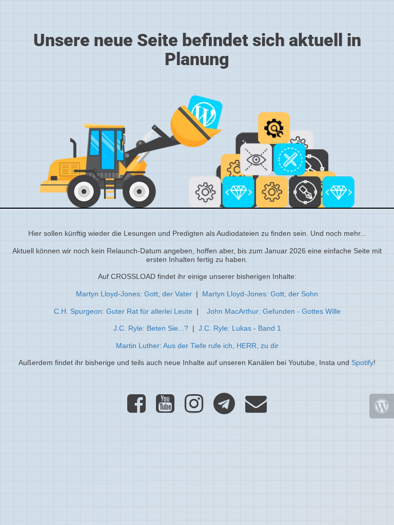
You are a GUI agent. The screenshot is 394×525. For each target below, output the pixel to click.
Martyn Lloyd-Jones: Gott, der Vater (134, 294)
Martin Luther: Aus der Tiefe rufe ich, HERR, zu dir (197, 345)
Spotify (362, 362)
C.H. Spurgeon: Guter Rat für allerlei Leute (123, 311)
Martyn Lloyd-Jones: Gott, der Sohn (260, 294)
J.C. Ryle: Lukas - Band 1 (240, 328)
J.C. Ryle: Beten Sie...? (150, 328)
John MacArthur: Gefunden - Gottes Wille (274, 311)
